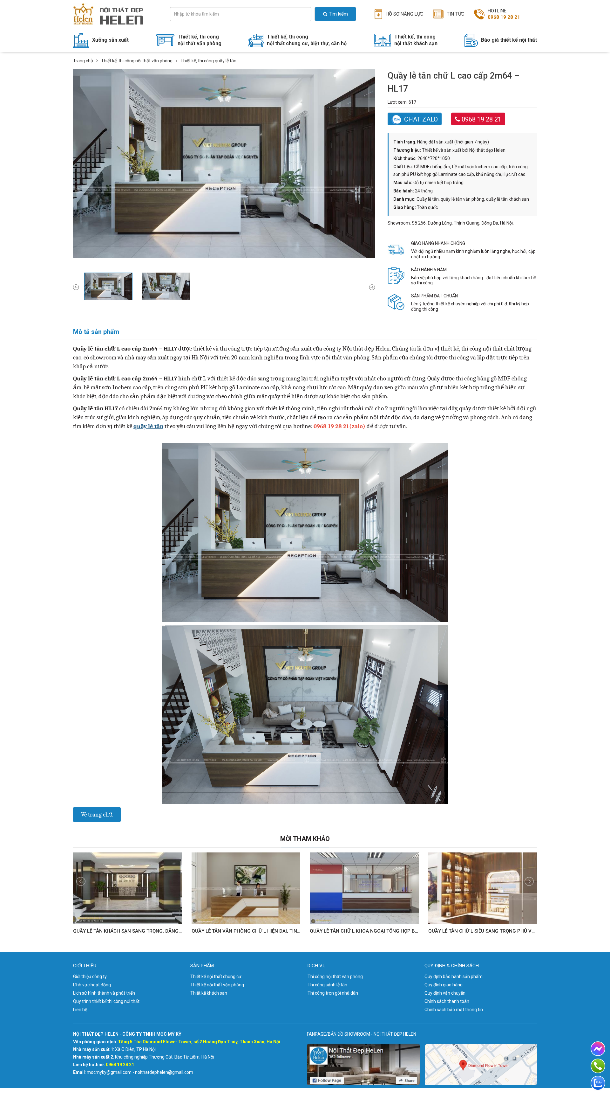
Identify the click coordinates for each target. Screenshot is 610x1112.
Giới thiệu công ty (90, 976)
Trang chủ (83, 60)
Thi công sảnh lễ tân (327, 984)
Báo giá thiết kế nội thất (509, 40)
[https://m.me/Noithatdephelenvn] (598, 1048)
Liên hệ (80, 1009)
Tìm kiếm (338, 14)
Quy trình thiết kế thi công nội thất (106, 1001)
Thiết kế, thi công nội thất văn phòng (199, 40)
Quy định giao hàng (443, 984)
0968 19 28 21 (481, 119)
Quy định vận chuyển (444, 993)
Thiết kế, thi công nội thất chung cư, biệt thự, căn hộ (307, 40)
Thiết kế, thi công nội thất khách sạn (415, 40)
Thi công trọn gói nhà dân (333, 993)
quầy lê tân (148, 426)
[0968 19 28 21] (598, 1066)
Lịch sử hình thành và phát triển (104, 993)
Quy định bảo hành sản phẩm (453, 976)
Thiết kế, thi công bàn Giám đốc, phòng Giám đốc (217, 57)
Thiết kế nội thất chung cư (215, 976)
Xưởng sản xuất (110, 40)
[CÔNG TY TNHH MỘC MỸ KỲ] (113, 14)
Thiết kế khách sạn (208, 993)
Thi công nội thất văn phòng (335, 976)
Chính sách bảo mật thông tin (453, 1009)
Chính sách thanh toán (446, 1001)
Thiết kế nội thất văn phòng (217, 984)
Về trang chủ (97, 814)
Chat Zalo (421, 119)
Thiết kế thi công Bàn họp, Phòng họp (203, 67)
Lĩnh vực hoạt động (92, 984)
